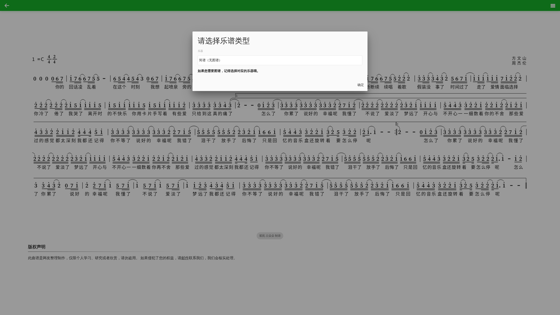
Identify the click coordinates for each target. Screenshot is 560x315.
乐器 (200, 50)
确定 (360, 85)
